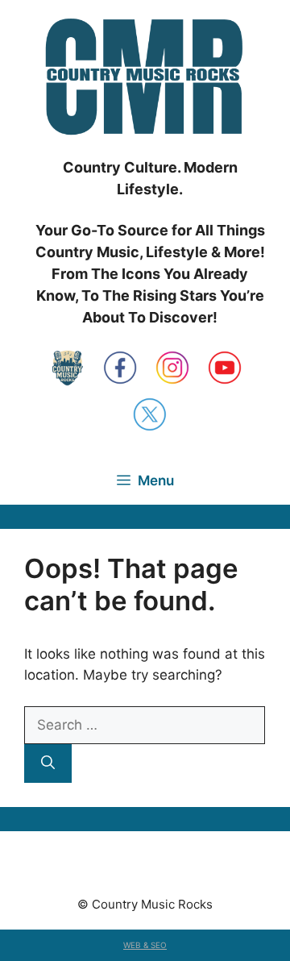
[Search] (48, 763)
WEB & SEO (145, 945)
